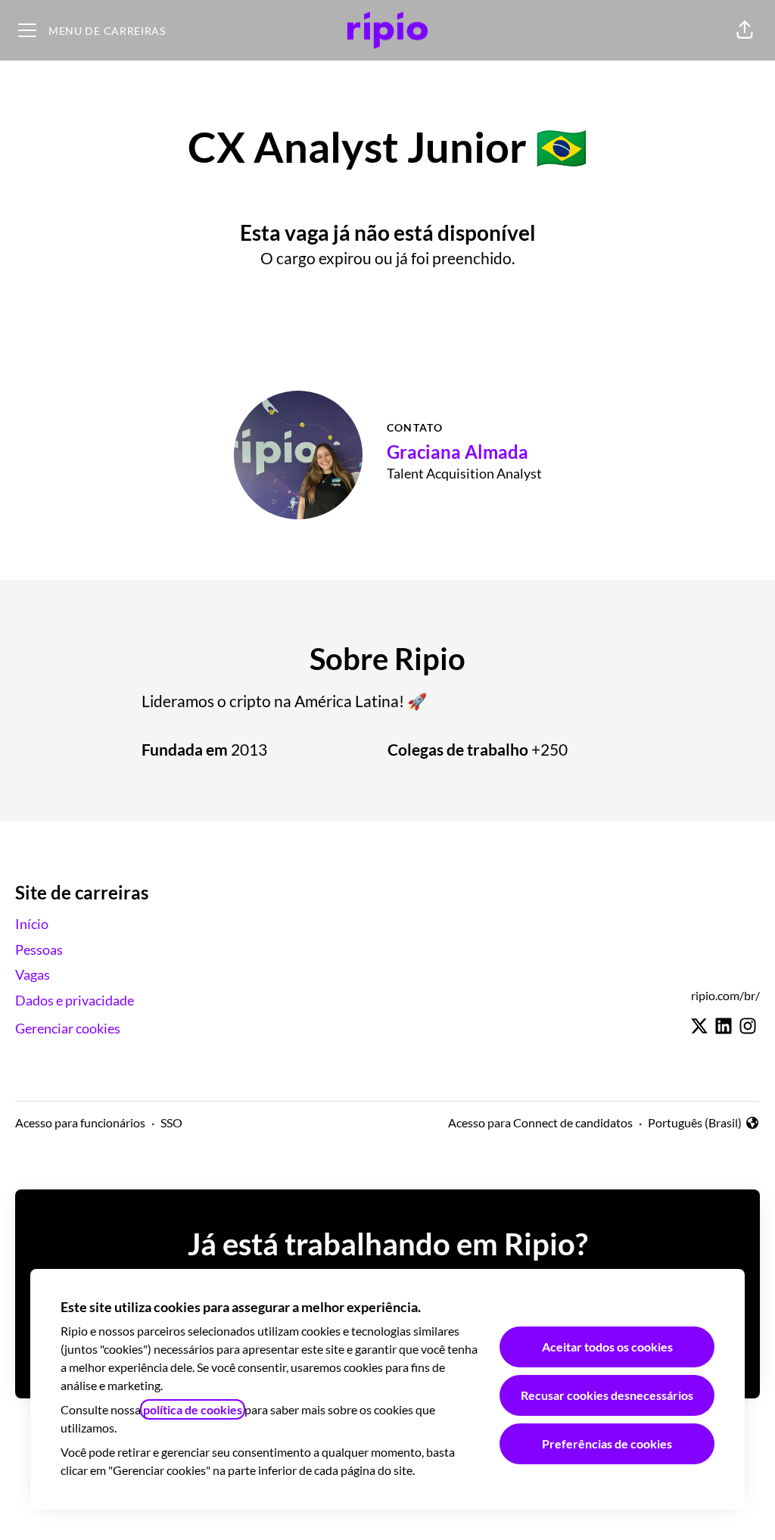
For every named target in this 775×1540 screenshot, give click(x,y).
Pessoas (39, 949)
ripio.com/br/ (725, 995)
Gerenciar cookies (67, 1028)
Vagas (32, 974)
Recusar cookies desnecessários (607, 1395)
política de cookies (192, 1409)
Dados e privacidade (74, 1000)
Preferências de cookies (607, 1443)
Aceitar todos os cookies (607, 1346)
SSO (171, 1122)
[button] (745, 30)
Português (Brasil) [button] (695, 1123)
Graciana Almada (457, 452)
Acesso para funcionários (80, 1122)
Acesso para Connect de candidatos (540, 1122)
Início (31, 923)
